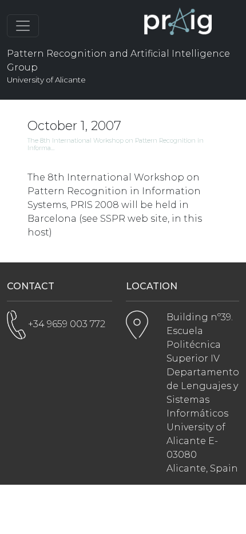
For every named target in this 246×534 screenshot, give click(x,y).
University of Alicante (46, 79)
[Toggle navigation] (23, 25)
